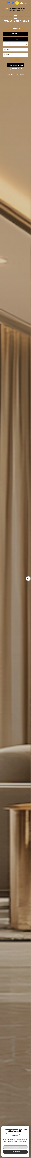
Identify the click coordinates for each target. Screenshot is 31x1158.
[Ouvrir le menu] (3, 2)
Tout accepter (15, 1152)
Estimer (15, 39)
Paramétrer (15, 1147)
